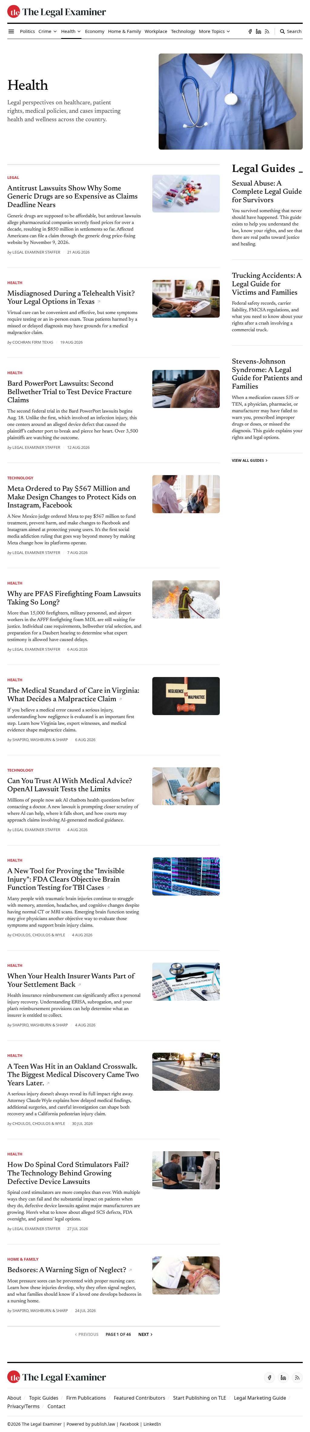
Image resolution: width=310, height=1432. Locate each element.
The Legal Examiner (42, 1424)
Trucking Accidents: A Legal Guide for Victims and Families (267, 284)
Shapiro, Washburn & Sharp (40, 739)
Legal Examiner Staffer (36, 252)
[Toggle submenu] (55, 31)
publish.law (103, 1424)
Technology (20, 478)
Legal (13, 177)
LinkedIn (152, 1424)
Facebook (129, 1424)
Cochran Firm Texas (32, 342)
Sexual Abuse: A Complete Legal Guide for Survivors (267, 192)
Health (14, 282)
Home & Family (22, 1259)
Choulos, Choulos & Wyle (38, 935)
